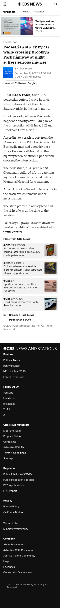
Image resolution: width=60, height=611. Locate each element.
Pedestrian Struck (20, 319)
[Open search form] (55, 4)
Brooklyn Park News (21, 315)
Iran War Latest (11, 365)
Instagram (9, 403)
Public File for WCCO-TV (17, 474)
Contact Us (9, 441)
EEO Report (10, 491)
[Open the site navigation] (10, 4)
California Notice (13, 512)
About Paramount (13, 544)
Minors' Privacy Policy (15, 529)
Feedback (9, 567)
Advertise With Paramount (18, 550)
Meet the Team (12, 430)
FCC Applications (13, 485)
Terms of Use (10, 523)
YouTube (8, 392)
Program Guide (12, 436)
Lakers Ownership (13, 377)
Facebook (9, 398)
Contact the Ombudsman (17, 572)
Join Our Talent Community (19, 555)
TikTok (7, 409)
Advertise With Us (13, 447)
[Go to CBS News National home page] (30, 4)
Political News (11, 360)
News (26, 11)
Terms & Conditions (14, 453)
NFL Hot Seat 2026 (14, 371)
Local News (10, 42)
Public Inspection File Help (18, 479)
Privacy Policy (11, 506)
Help (6, 561)
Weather (39, 11)
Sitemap (8, 458)
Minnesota (9, 11)
